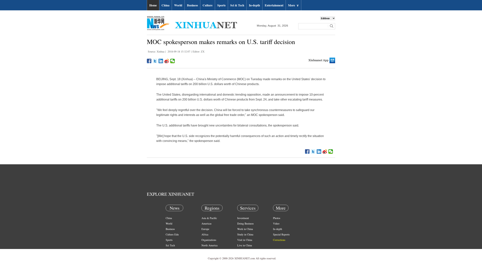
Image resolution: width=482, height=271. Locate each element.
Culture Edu (172, 234)
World (178, 5)
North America (209, 245)
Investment (243, 218)
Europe (205, 229)
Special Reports (281, 234)
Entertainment (274, 5)
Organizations (208, 240)
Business (192, 5)
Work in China (245, 229)
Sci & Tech (237, 5)
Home (153, 5)
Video (276, 223)
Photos (276, 218)
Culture (208, 5)
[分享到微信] (172, 61)
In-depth (254, 5)
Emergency (243, 251)
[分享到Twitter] (155, 61)
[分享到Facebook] (149, 61)
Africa (204, 234)
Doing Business (245, 223)
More (293, 5)
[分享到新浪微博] (166, 61)
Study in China (245, 234)
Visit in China (244, 240)
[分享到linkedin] (161, 61)
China (165, 5)
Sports (221, 5)
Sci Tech (170, 245)
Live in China (244, 245)
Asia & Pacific (209, 218)
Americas (206, 223)
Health (169, 251)
